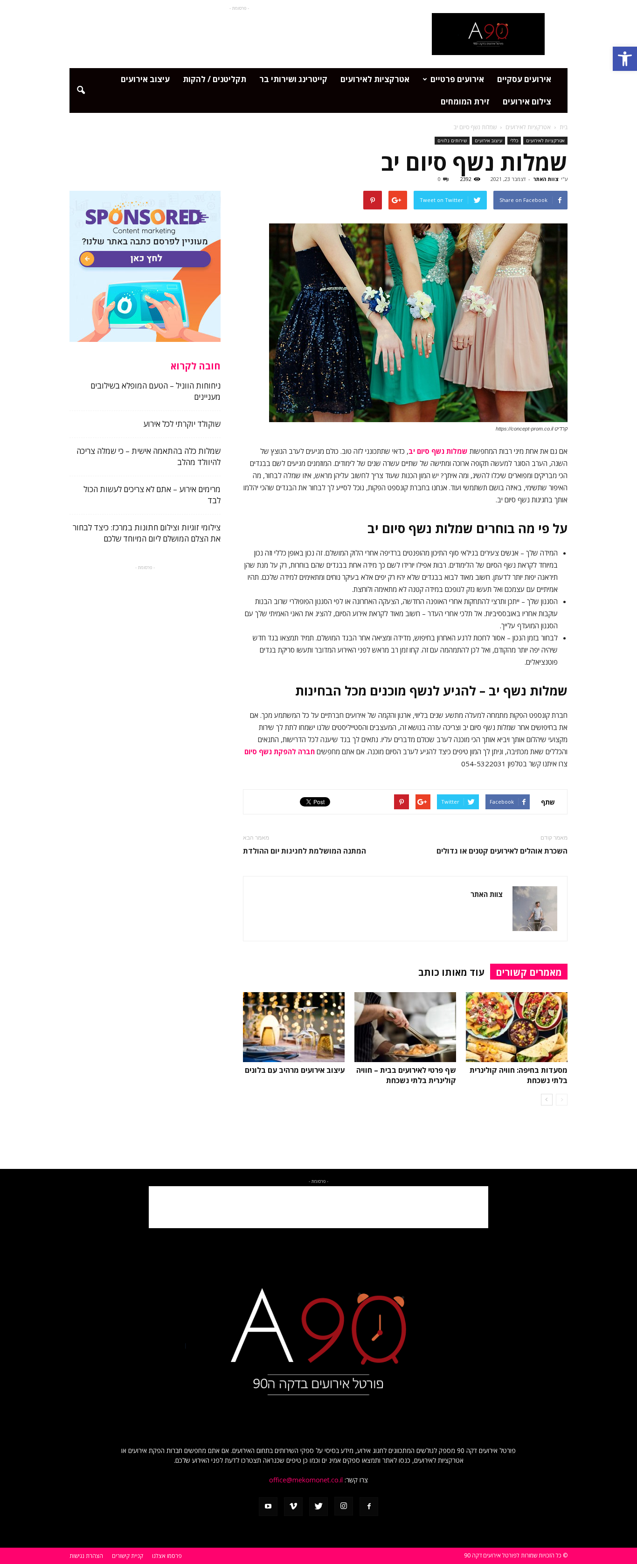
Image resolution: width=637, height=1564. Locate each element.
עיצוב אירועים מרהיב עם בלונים (295, 1070)
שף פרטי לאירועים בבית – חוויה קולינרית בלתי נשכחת (406, 1075)
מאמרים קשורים (529, 972)
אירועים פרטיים (457, 79)
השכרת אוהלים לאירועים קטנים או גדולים (502, 851)
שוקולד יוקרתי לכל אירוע (181, 423)
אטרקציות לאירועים (374, 79)
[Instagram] (343, 1506)
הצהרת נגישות (86, 1556)
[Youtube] (268, 1506)
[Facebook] (369, 1506)
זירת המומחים (465, 101)
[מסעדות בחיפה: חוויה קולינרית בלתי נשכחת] (517, 1027)
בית (564, 127)
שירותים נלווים (452, 140)
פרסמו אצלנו (167, 1556)
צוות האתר (546, 178)
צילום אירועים (527, 101)
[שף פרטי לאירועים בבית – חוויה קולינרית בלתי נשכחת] (405, 1027)
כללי (514, 140)
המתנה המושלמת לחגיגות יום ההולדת (304, 851)
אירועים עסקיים (524, 79)
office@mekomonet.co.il (306, 1479)
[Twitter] (318, 1506)
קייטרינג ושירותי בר (293, 79)
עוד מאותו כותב (451, 972)
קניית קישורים (127, 1556)
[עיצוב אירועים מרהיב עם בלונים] (294, 1027)
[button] (625, 59)
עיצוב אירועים (145, 79)
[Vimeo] (293, 1506)
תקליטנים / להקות (214, 79)
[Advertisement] (239, 34)
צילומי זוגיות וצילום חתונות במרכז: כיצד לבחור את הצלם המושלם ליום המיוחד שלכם (147, 533)
